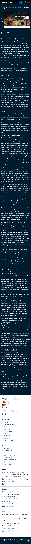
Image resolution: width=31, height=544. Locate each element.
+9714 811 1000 (8, 525)
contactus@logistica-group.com (14, 411)
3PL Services (8, 464)
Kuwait (7, 405)
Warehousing (7, 462)
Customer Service (9, 424)
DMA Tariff (7, 436)
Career (6, 422)
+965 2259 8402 (8, 506)
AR (25, 2)
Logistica (9, 362)
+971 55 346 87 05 (9, 481)
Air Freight (7, 448)
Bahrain (7, 402)
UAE (6, 407)
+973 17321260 (8, 484)
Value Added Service (10, 459)
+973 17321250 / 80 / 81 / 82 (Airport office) (16, 479)
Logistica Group (8, 539)
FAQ (5, 433)
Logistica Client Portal (10, 440)
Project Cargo (8, 457)
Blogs (5, 427)
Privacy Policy (8, 431)
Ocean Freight (8, 450)
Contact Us (7, 429)
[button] (28, 3)
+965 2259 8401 (8, 501)
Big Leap (15, 541)
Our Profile (7, 438)
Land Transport (8, 453)
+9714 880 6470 (8, 530)
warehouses (9, 199)
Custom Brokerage (9, 455)
